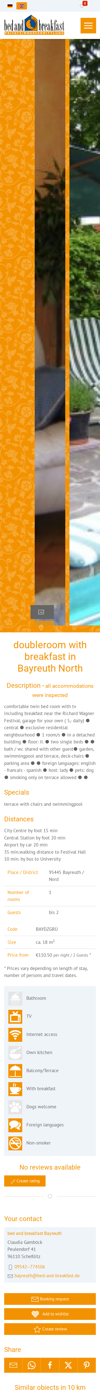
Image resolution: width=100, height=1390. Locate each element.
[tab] (42, 612)
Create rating (28, 1180)
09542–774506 (29, 1267)
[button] (88, 25)
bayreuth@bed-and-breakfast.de (47, 1276)
